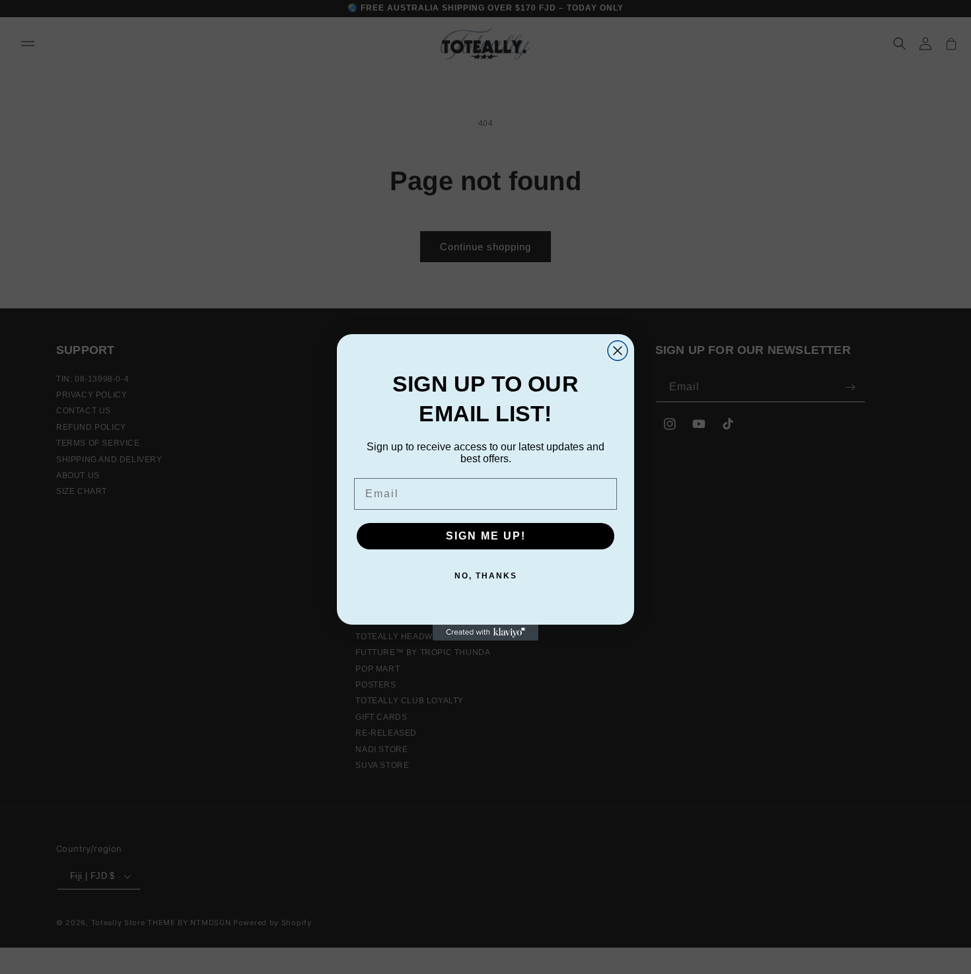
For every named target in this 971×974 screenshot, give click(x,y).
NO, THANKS (485, 575)
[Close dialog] (618, 351)
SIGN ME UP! (486, 535)
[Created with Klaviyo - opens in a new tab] (485, 633)
